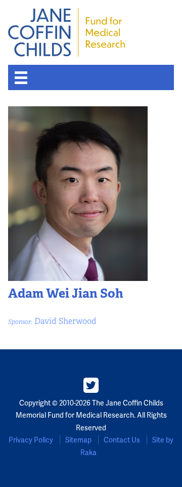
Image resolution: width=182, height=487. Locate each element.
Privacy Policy (31, 439)
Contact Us (122, 439)
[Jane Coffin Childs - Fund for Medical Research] (66, 32)
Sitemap (78, 439)
